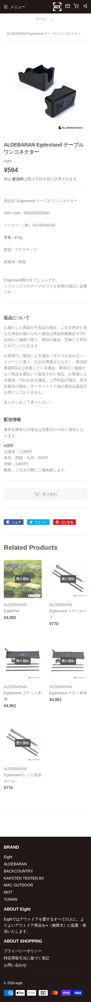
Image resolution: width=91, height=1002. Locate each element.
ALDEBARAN (15, 864)
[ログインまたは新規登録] (84, 6)
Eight (8, 857)
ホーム (41, 19)
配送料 (18, 179)
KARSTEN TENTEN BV (24, 878)
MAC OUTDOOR (18, 885)
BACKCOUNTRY (18, 871)
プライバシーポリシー (23, 951)
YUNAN (10, 899)
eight (18, 983)
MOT (8, 892)
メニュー (17, 7)
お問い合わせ (15, 965)
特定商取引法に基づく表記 (26, 958)
